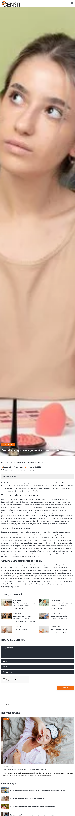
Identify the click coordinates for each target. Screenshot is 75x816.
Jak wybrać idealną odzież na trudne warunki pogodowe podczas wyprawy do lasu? (38, 790)
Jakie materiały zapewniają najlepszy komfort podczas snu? (23, 769)
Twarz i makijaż (8, 445)
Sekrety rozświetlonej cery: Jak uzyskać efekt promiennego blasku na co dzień (24, 605)
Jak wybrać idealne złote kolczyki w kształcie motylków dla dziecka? (33, 807)
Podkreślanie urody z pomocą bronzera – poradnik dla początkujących (61, 605)
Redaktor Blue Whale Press (13, 467)
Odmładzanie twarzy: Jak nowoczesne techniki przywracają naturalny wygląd (24, 618)
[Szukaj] (3, 704)
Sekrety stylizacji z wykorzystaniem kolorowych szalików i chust (32, 815)
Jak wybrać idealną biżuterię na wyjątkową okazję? (27, 798)
